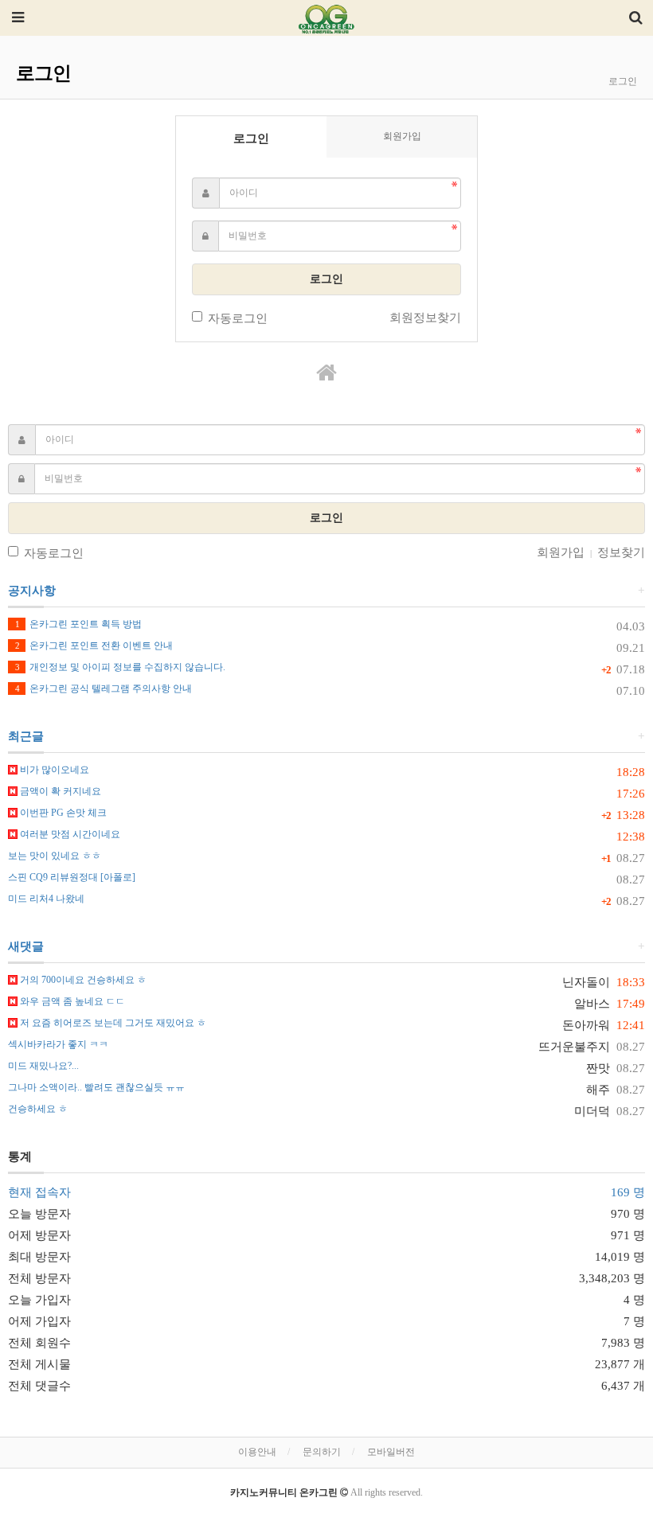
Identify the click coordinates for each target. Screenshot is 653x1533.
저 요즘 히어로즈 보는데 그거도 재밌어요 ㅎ (112, 1022)
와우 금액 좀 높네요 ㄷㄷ (71, 1001)
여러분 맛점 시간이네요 (69, 834)
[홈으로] (326, 373)
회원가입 (402, 136)
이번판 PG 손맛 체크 (62, 812)
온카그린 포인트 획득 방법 (78, 624)
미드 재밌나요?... (43, 1065)
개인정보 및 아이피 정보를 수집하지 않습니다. (120, 667)
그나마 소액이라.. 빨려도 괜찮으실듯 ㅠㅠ (96, 1087)
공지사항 (32, 590)
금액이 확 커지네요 (59, 791)
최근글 (26, 736)
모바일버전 (391, 1451)
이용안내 (257, 1451)
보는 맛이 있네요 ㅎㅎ (54, 855)
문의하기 (322, 1451)
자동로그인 (238, 318)
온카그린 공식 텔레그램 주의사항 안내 (103, 688)
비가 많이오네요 (53, 769)
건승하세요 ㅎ (38, 1108)
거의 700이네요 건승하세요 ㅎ (82, 979)
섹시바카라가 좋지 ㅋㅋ (58, 1044)
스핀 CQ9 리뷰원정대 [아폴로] (71, 877)
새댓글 (26, 946)
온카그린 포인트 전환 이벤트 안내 (94, 645)
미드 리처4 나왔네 (46, 898)
